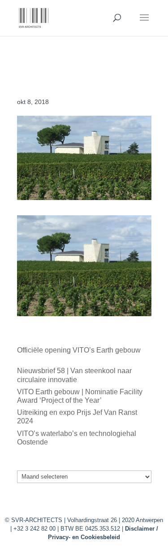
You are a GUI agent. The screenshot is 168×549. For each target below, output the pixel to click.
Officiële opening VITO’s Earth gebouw (79, 350)
